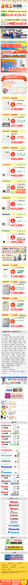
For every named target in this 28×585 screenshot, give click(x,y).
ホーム (3, 563)
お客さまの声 (5, 567)
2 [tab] (9, 39)
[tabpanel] (14, 33)
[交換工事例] (14, 260)
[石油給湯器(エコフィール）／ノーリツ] (14, 160)
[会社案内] (10, 419)
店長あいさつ (11, 563)
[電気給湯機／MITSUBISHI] (14, 193)
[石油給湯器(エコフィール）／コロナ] (14, 127)
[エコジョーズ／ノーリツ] (14, 294)
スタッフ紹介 (21, 567)
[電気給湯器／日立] (10, 462)
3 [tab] (12, 39)
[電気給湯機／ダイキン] (14, 243)
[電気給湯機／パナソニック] (14, 226)
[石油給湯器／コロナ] (14, 110)
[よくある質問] (10, 409)
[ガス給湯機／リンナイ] (14, 311)
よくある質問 (13, 565)
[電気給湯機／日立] (14, 210)
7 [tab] (21, 39)
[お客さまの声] (14, 253)
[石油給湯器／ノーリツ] (14, 143)
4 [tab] (14, 39)
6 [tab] (18, 39)
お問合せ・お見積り (6, 569)
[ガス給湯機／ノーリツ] (14, 277)
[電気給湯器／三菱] (10, 456)
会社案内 (13, 567)
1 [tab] (7, 39)
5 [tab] (16, 39)
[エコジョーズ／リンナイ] (14, 327)
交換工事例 (4, 565)
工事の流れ (19, 563)
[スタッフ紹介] (10, 414)
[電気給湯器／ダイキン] (10, 473)
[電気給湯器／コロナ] (10, 451)
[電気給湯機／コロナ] (14, 177)
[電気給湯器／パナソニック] (10, 467)
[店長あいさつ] (10, 404)
